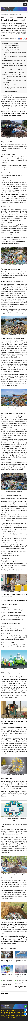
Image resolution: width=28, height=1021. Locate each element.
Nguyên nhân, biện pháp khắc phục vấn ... (7, 975)
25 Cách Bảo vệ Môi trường (6, 985)
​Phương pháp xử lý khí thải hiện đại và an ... (20, 961)
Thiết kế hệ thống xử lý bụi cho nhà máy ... (20, 987)
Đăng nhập (17, 1)
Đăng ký (25, 1)
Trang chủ (3, 14)
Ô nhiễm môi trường (16, 14)
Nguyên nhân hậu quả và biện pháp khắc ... (20, 975)
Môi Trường (9, 14)
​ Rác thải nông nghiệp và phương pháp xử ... (6, 961)
